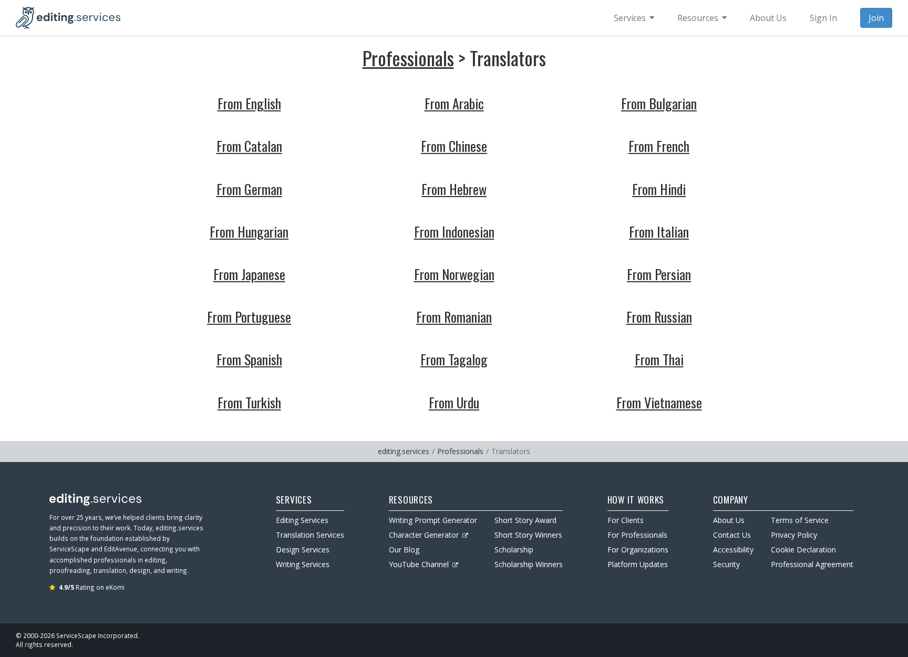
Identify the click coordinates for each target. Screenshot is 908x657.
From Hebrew (454, 189)
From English (249, 103)
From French (658, 146)
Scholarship (513, 550)
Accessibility (733, 550)
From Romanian (454, 316)
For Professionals (637, 535)
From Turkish (249, 402)
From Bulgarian (659, 103)
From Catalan (249, 146)
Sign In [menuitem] (823, 18)
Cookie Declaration (803, 550)
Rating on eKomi (92, 587)
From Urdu (454, 402)
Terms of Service (800, 520)
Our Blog (404, 550)
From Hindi (659, 189)
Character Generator (424, 535)
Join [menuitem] (876, 18)
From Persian (659, 274)
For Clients (625, 520)
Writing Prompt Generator (433, 520)
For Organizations (637, 550)
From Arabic (454, 103)
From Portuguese (249, 316)
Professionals (408, 57)
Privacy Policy (794, 535)
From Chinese (454, 146)
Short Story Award (525, 520)
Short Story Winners (528, 535)
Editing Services (302, 520)
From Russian (659, 316)
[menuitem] (634, 18)
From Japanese (249, 274)
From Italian (659, 231)
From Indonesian (454, 231)
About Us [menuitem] (768, 18)
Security (726, 564)
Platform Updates (637, 564)
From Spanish (249, 359)
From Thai (659, 359)
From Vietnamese (659, 402)
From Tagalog (454, 359)
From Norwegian (454, 274)
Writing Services (302, 564)
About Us (729, 520)
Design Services (302, 550)
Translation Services (310, 535)
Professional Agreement (812, 564)
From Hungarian (249, 231)
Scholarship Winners (528, 564)
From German (249, 189)
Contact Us (732, 535)
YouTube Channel (419, 564)
